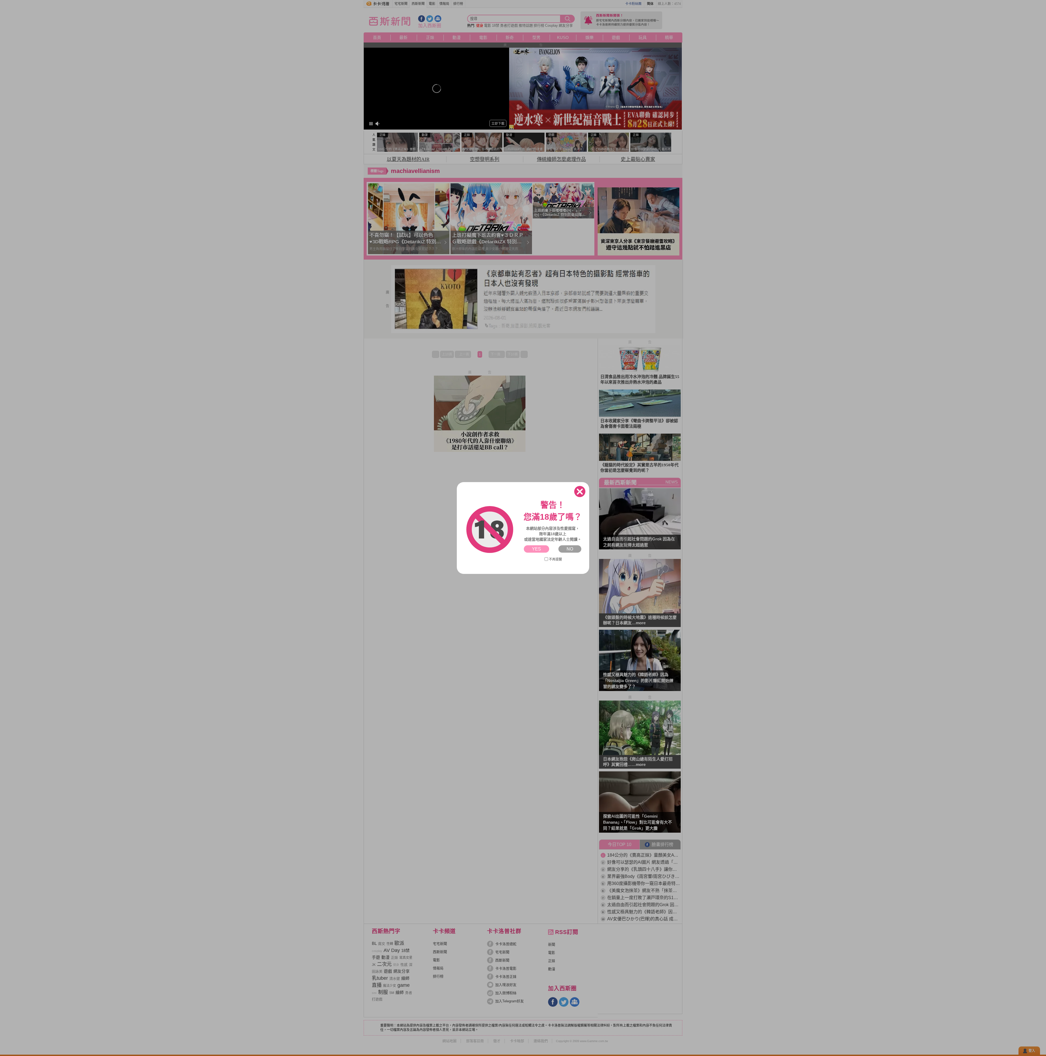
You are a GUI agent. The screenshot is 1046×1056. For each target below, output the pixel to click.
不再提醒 (555, 559)
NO (570, 549)
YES (536, 549)
